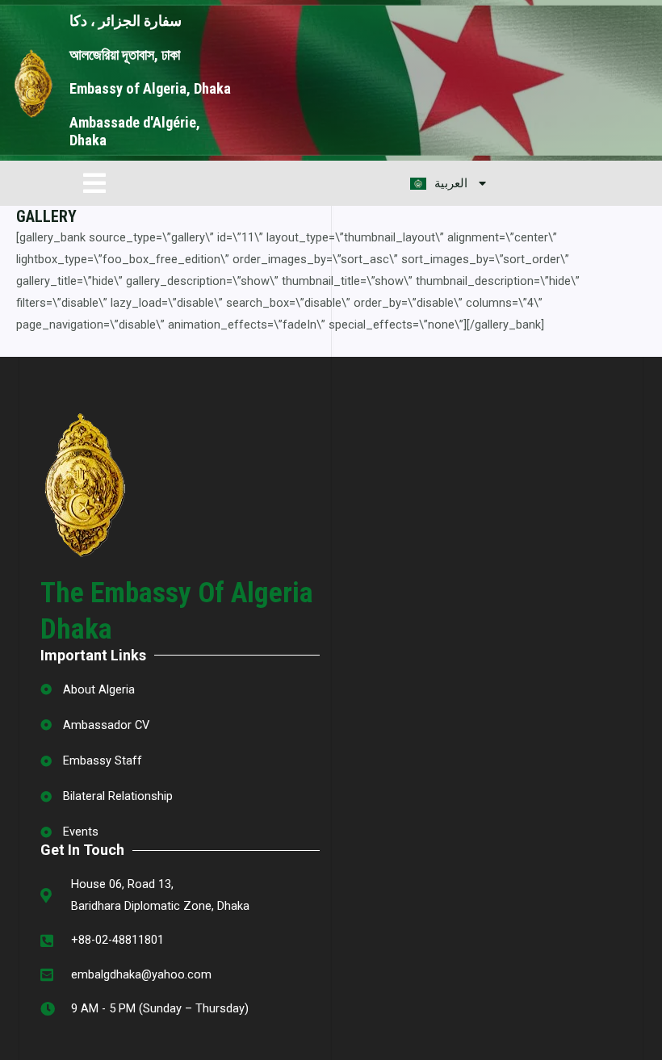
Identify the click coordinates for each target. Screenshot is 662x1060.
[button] (94, 183)
